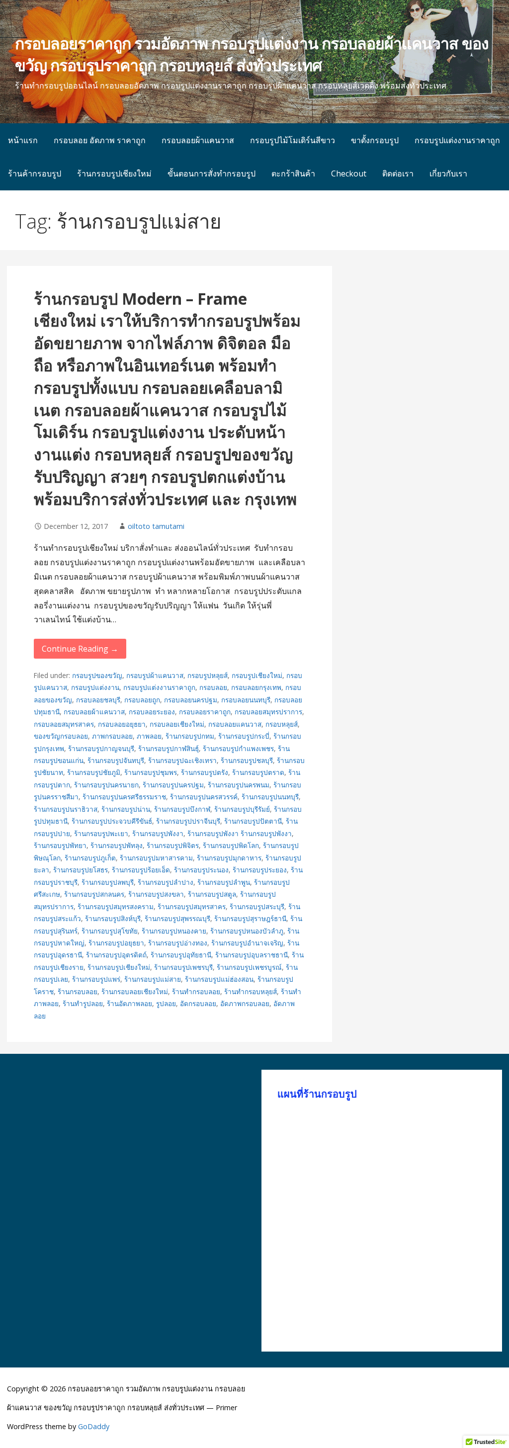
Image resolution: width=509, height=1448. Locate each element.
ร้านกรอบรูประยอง (260, 869)
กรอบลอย (213, 687)
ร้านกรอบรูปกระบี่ (243, 736)
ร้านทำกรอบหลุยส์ (250, 991)
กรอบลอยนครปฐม (190, 699)
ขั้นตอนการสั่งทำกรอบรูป (211, 173)
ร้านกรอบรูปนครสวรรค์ (204, 796)
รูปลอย (166, 1003)
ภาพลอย (149, 736)
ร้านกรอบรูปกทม (190, 736)
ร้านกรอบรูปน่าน (125, 809)
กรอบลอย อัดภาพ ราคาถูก (100, 140)
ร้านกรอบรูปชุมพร (150, 772)
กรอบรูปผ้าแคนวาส (154, 675)
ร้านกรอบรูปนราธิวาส (65, 809)
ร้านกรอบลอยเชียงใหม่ (134, 991)
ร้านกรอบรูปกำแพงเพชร (238, 748)
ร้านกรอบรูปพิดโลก (231, 845)
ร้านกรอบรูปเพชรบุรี (183, 967)
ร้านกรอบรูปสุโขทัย (110, 931)
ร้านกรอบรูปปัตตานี (253, 821)
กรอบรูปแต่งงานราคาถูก (457, 140)
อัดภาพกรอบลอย (244, 1003)
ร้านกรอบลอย (77, 991)
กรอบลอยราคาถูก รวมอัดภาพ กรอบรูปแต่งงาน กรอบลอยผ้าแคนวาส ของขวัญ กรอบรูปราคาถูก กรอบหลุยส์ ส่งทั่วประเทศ (252, 54)
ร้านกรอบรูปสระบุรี (257, 906)
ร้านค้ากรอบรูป (34, 173)
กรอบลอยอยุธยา (122, 724)
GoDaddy (93, 1426)
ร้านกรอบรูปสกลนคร (94, 894)
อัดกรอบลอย (198, 1003)
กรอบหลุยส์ (281, 724)
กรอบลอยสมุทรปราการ (268, 711)
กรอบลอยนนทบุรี (245, 699)
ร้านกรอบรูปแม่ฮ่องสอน (219, 979)
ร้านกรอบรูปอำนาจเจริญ (247, 942)
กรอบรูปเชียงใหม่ (257, 675)
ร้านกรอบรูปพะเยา (101, 833)
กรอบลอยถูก (142, 699)
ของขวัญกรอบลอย (61, 736)
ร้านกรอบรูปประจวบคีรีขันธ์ (112, 821)
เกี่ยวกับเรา (448, 173)
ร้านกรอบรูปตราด (258, 772)
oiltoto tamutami (156, 526)
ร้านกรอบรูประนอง (201, 869)
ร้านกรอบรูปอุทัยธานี (181, 954)
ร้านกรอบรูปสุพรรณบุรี (177, 918)
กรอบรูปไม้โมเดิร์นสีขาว (292, 140)
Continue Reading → (80, 648)
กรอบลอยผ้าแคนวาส (198, 140)
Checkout (348, 173)
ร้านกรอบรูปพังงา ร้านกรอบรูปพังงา (239, 833)
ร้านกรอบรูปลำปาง (165, 882)
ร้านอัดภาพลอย (129, 1003)
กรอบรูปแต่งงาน (95, 687)
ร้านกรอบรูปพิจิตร (173, 845)
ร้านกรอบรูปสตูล (212, 894)
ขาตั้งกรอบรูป (375, 140)
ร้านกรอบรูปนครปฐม (173, 784)
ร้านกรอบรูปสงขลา (156, 894)
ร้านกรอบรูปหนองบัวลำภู (246, 931)
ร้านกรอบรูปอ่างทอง (177, 942)
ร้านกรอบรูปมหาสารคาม (156, 857)
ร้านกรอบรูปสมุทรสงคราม (116, 906)
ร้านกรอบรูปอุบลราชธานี (251, 954)
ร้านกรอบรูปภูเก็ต (90, 857)
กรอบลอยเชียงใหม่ (177, 724)
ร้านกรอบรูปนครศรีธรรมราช (124, 796)
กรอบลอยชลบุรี (98, 699)
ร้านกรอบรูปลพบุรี (108, 882)
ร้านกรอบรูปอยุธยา (116, 942)
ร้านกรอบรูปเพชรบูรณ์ (249, 967)
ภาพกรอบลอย (112, 736)
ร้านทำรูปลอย (83, 1003)
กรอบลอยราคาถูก (205, 711)
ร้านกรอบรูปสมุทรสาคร (192, 906)
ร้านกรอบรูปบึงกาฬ (182, 809)
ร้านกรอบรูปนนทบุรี (270, 796)
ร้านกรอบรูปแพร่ (96, 979)
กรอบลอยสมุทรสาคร (64, 724)
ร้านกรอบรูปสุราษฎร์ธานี (250, 918)
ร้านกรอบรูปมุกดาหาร (229, 857)
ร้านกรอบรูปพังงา (157, 833)
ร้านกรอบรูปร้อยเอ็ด (141, 869)
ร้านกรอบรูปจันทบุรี (115, 760)
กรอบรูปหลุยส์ (207, 675)
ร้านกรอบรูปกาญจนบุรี (101, 748)
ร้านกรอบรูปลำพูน (223, 882)
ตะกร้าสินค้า (293, 173)
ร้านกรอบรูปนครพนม (238, 784)
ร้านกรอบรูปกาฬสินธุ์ (168, 748)
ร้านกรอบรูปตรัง (204, 772)
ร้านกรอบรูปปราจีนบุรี (188, 821)
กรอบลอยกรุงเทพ (256, 687)
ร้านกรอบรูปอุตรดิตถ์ (116, 954)
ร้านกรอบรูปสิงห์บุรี (113, 918)
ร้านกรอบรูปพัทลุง (116, 845)
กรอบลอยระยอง (152, 711)
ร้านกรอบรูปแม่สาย (152, 979)
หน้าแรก (23, 140)
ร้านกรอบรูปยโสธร (80, 869)
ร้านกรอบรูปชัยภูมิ (93, 772)
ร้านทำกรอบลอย (196, 991)
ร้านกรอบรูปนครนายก (106, 784)
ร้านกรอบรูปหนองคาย (174, 931)
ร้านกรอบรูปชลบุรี (247, 760)
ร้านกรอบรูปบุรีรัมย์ (242, 809)
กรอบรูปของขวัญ (97, 675)
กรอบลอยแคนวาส (234, 724)
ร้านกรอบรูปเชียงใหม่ (114, 173)
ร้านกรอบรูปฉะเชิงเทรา (182, 760)
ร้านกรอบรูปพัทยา (60, 845)
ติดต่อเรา (398, 173)
